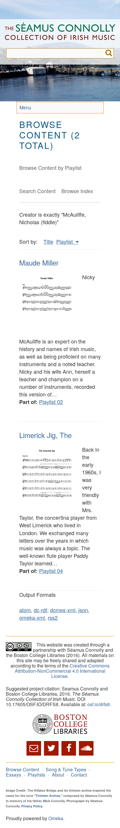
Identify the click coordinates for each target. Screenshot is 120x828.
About (58, 774)
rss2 (53, 617)
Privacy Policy (31, 806)
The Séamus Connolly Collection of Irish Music (60, 33)
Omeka (55, 818)
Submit (109, 53)
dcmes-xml (62, 610)
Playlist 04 (51, 570)
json (83, 610)
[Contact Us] (34, 748)
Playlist (65, 241)
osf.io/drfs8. (99, 704)
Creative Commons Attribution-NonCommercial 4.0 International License (62, 670)
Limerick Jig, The (45, 435)
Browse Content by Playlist (50, 167)
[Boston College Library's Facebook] (68, 748)
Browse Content (22, 769)
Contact (79, 774)
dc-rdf (40, 610)
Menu (25, 107)
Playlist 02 (51, 401)
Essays (13, 774)
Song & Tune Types (66, 769)
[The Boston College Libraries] (60, 724)
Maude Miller (39, 262)
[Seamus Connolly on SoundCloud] (86, 748)
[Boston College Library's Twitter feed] (51, 748)
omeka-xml (32, 617)
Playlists (36, 774)
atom (25, 610)
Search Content (37, 191)
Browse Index (77, 191)
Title (48, 241)
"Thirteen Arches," (48, 795)
